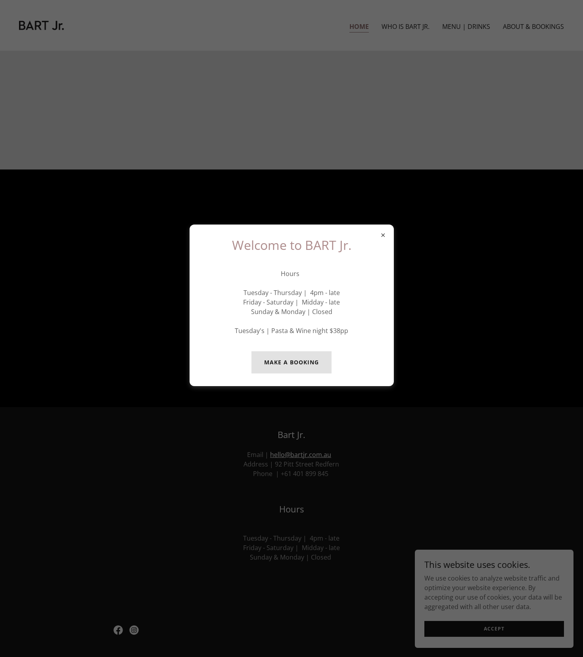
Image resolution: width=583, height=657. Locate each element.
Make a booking (291, 362)
